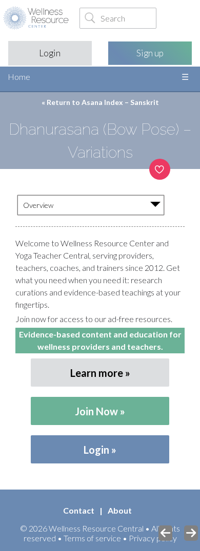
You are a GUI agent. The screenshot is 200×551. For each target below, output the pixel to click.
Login (50, 53)
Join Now (96, 411)
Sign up (150, 53)
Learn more (96, 373)
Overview (38, 205)
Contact (78, 510)
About (120, 510)
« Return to (100, 102)
